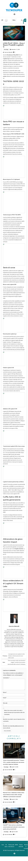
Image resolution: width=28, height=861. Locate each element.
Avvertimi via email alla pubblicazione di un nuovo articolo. (13, 727)
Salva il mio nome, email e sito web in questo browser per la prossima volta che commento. (14, 712)
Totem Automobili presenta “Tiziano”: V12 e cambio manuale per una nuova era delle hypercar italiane (14, 762)
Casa (2, 844)
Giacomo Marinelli (8, 52)
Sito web (5, 703)
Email (4, 697)
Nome (5, 692)
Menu (14, 20)
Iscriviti (24, 21)
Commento (6, 677)
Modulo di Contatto (26, 846)
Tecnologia (6, 49)
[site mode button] (6, 20)
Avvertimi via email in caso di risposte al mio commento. (14, 720)
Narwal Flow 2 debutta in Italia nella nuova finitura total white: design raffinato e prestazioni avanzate (13, 794)
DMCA (16, 844)
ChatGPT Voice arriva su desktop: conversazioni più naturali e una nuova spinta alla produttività (13, 827)
